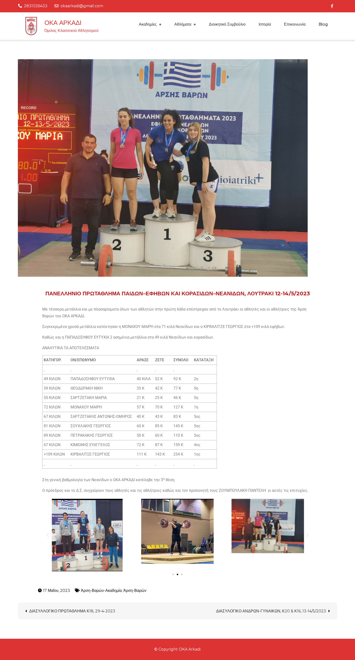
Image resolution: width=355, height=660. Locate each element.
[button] (48, 535)
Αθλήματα (182, 24)
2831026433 (35, 6)
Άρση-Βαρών (134, 590)
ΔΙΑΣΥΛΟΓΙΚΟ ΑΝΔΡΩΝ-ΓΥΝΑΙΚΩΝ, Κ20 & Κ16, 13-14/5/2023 (271, 611)
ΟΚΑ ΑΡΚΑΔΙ (62, 23)
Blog (323, 24)
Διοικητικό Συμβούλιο (227, 24)
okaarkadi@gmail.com (81, 6)
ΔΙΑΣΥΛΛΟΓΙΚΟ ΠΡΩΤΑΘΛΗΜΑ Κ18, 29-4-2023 (72, 611)
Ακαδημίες (148, 24)
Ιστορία (265, 24)
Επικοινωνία (294, 24)
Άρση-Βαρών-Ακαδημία (101, 590)
